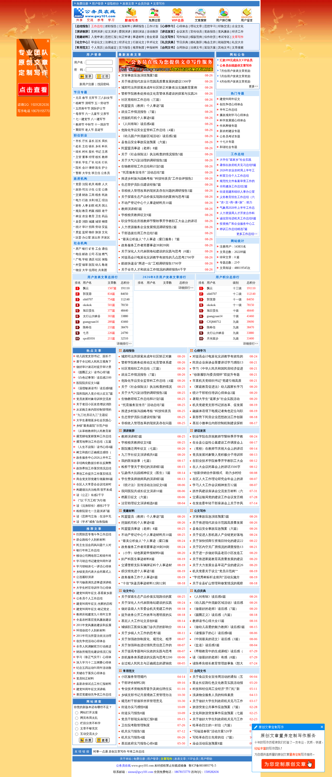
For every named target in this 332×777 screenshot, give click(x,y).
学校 (85, 259)
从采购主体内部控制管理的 (93, 409)
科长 (105, 146)
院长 (78, 167)
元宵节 (93, 97)
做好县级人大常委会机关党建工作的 (146, 609)
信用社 (93, 270)
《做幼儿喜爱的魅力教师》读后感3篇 (218, 627)
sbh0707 (88, 299)
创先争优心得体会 (231, 104)
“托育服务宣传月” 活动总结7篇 (143, 172)
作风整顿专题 (228, 125)
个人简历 (97, 47)
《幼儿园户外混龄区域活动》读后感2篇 (149, 136)
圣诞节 (99, 130)
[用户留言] (246, 21)
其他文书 (224, 47)
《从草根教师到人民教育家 (93, 431)
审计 (85, 227)
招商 (92, 227)
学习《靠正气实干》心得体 (93, 657)
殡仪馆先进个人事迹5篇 (138, 571)
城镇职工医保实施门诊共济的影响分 (146, 627)
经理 (92, 157)
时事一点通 (100, 751)
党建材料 (82, 37)
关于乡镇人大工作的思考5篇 (141, 633)
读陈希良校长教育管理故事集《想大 (217, 663)
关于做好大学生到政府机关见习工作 (217, 701)
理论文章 (196, 26)
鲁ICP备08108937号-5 (202, 765)
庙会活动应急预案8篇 (207, 743)
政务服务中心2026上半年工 (93, 457)
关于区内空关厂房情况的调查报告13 (217, 547)
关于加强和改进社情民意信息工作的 (146, 645)
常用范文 (82, 47)
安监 (105, 227)
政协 (78, 189)
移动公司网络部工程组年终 (93, 555)
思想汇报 (111, 37)
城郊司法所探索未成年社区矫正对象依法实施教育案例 (159, 87)
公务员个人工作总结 (89, 598)
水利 (92, 200)
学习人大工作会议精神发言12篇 (214, 485)
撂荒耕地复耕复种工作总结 (93, 436)
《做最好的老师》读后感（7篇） (215, 609)
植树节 (80, 103)
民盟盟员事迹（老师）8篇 (139, 148)
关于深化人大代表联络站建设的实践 (146, 602)
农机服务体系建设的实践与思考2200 (146, 657)
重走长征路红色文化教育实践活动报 (217, 683)
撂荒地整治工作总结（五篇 (93, 441)
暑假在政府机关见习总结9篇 (238, 165)
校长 (98, 157)
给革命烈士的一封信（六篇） (213, 725)
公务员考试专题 (230, 136)
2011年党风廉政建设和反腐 (93, 625)
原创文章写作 (117, 751)
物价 (92, 232)
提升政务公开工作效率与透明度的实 (146, 615)
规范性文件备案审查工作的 (237, 181)
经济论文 (125, 42)
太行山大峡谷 (91, 316)
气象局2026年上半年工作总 (237, 207)
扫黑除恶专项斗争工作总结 (93, 534)
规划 (78, 211)
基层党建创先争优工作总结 (93, 694)
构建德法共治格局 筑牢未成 (94, 489)
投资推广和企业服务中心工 (237, 223)
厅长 (85, 141)
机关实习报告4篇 (133, 737)
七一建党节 (83, 119)
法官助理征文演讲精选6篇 (139, 503)
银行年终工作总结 (88, 550)
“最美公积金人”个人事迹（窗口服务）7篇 (150, 239)
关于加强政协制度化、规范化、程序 (146, 639)
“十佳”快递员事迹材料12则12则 (143, 583)
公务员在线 (123, 765)
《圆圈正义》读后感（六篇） (213, 615)
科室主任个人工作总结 (234, 175)
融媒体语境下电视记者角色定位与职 (217, 411)
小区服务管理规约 (134, 676)
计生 (92, 189)
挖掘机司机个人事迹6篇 (138, 118)
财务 (78, 205)
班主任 (96, 173)
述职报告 (111, 26)
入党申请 (97, 37)
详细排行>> (124, 343)
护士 (105, 167)
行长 (105, 162)
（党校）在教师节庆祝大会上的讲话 (217, 448)
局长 (105, 141)
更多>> (253, 86)
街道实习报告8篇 (133, 713)
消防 (85, 221)
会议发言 (182, 31)
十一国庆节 (102, 124)
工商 (92, 195)
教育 (85, 211)
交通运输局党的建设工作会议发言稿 (217, 497)
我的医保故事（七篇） (137, 461)
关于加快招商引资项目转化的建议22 (217, 541)
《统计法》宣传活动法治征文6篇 (144, 485)
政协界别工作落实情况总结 (93, 468)
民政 (105, 195)
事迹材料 (138, 37)
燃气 (105, 254)
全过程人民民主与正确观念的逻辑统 (146, 663)
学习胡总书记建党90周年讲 (93, 561)
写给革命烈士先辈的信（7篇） (213, 737)
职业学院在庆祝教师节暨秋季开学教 (217, 436)
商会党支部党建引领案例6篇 (94, 479)
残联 (98, 211)
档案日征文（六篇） (135, 497)
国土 (105, 205)
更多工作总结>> (246, 234)
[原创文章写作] (166, 70)
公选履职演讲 (85, 577)
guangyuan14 (90, 321)
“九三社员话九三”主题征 (92, 415)
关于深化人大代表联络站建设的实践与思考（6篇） (156, 251)
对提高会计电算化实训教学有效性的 (217, 356)
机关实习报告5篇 (133, 731)
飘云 (86, 288)
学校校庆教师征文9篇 (136, 215)
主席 (105, 151)
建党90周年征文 (230, 99)
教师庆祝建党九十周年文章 (93, 614)
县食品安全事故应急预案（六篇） (145, 142)
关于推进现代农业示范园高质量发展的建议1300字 (156, 81)
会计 (85, 167)
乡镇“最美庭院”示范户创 (92, 425)
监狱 (85, 232)
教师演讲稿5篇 (131, 209)
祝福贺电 (224, 42)
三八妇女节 (105, 97)
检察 (98, 184)
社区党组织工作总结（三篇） (141, 99)
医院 (92, 264)
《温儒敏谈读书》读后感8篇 (94, 388)
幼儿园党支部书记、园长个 (93, 356)
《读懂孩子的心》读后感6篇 (212, 633)
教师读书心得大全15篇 (208, 621)
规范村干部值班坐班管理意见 (141, 701)
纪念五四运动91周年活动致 (93, 668)
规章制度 (138, 47)
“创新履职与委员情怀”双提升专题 (216, 374)
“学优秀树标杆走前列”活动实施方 (216, 577)
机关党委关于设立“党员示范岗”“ (215, 571)
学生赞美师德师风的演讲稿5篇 (142, 479)
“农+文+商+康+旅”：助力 (236, 202)
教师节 (80, 124)
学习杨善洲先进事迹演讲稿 (93, 582)
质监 (78, 232)
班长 (78, 162)
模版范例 (196, 37)
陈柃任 (87, 327)
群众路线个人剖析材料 (90, 539)
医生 (98, 167)
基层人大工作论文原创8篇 (139, 621)
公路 (105, 189)
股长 (92, 151)
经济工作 (238, 31)
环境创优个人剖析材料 (90, 630)
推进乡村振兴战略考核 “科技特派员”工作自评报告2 (157, 178)
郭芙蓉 (87, 294)
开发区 (105, 237)
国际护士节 (98, 108)
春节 (85, 97)
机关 (92, 184)
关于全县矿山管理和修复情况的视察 (217, 583)
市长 (78, 141)
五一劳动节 (102, 103)
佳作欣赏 (210, 37)
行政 (85, 200)
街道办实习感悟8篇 (134, 707)
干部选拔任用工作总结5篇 (139, 233)
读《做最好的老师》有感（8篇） (215, 657)
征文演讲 (111, 31)
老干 (105, 211)
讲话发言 (168, 31)
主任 (85, 146)
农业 (85, 216)
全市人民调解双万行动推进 (93, 646)
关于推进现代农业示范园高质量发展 (217, 522)
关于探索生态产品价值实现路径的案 (146, 596)
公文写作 (168, 37)
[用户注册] (154, 21)
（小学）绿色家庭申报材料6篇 (142, 553)
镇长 (92, 146)
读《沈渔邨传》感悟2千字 (93, 505)
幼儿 (98, 264)
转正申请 (125, 37)
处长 (78, 146)
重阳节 (80, 130)
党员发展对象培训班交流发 (93, 399)
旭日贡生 (89, 310)
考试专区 (224, 37)
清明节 (89, 103)
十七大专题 (227, 141)
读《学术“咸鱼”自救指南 (92, 521)
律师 (92, 167)
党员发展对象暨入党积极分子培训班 (217, 454)
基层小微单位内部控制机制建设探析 (217, 423)
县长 (92, 141)
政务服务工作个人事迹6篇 (139, 577)
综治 (105, 200)
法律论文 (111, 42)
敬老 (105, 264)
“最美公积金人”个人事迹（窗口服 (144, 541)
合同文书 (168, 47)
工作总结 (97, 26)
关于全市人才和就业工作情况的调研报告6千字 (153, 269)
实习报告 (125, 47)
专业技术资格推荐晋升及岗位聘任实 (146, 689)
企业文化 (238, 26)
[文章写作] (131, 21)
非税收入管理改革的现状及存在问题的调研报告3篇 (156, 190)
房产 (78, 248)
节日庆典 (182, 42)
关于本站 (125, 758)
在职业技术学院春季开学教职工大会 (217, 461)
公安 (98, 189)
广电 (78, 259)
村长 (85, 151)
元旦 (78, 97)
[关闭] (48, 41)
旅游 (98, 232)
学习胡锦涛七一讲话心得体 (93, 566)
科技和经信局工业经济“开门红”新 (216, 689)
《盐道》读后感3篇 (205, 645)
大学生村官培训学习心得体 (93, 587)
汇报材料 (125, 26)
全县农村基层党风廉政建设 (93, 619)
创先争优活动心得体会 (90, 641)
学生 (85, 162)
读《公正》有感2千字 (90, 495)
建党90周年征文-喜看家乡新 (94, 593)
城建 (92, 221)
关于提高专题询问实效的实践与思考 (146, 651)
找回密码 (103, 84)
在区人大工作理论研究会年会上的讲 (217, 479)
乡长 (98, 146)
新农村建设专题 (230, 131)
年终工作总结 (135, 751)
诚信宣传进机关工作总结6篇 (238, 218)
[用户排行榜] (223, 21)
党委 (78, 184)
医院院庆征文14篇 (88, 383)
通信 (105, 248)
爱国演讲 (125, 31)
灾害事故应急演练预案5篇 (139, 75)
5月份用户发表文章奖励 (235, 76)
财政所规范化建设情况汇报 (93, 651)
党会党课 (152, 37)
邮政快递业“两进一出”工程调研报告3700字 (151, 263)
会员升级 (143, 3)
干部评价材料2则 (133, 683)
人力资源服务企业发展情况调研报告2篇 (149, 227)
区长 (98, 141)
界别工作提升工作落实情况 (93, 473)
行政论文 (138, 42)
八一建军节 (98, 119)
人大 (105, 184)
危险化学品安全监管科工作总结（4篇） (149, 130)
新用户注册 (86, 84)
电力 (78, 200)
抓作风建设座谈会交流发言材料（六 (217, 491)
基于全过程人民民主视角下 (93, 361)
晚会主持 (210, 42)
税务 (98, 195)
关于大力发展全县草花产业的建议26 (217, 565)
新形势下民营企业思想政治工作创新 (217, 417)
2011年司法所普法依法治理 (93, 635)
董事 (85, 157)
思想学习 (210, 26)
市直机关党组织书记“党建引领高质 (216, 380)
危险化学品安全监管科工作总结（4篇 (147, 380)
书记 (98, 151)
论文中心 (82, 42)
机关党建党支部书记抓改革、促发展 (217, 405)
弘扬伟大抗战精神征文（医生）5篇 (145, 473)
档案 (92, 211)
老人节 (89, 130)
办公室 (86, 237)
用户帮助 (206, 758)
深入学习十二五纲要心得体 (93, 662)
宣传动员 (196, 31)
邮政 (85, 254)
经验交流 (224, 26)
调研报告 (138, 26)
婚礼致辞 (196, 42)
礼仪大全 (238, 42)
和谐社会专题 (228, 147)
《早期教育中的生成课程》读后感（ (217, 651)
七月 (86, 333)
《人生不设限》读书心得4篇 (94, 447)
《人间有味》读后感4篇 (138, 124)
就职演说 (138, 31)
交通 (78, 195)
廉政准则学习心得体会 (234, 115)
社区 (98, 259)
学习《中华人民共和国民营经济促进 (217, 368)
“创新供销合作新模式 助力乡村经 (216, 473)
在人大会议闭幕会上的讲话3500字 (216, 467)
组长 (78, 151)
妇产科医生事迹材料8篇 (138, 559)
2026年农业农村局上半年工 (237, 170)
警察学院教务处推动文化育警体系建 (146, 362)
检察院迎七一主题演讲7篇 (93, 511)
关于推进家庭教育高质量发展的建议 (217, 559)
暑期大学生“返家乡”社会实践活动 (216, 399)
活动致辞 (152, 31)
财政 (85, 195)
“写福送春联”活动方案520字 (212, 731)
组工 (98, 200)
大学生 (86, 173)
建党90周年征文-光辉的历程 (94, 603)
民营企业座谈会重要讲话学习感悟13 (217, 362)
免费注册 (82, 3)
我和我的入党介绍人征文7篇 (94, 393)
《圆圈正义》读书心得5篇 (93, 372)
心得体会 (182, 26)
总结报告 (129, 350)
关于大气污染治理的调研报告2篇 (144, 160)
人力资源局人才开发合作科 (237, 213)
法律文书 (196, 47)
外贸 (78, 264)
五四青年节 (83, 108)
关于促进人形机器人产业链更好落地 (217, 535)
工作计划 (152, 26)
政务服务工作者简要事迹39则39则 (145, 245)
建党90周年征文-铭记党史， (94, 609)
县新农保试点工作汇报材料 (93, 684)
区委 (78, 237)
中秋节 (89, 124)
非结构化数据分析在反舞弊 (93, 463)
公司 (92, 254)
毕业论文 (97, 42)
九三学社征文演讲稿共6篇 (139, 454)
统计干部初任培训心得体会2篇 (213, 393)
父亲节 (104, 114)
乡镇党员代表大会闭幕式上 (93, 571)
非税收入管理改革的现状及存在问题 (146, 423)
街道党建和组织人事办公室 (237, 191)
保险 (105, 259)
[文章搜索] (200, 21)
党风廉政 (224, 31)
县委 (78, 221)
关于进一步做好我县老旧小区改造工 (217, 553)
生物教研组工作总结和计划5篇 (142, 166)
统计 (78, 227)
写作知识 (182, 37)
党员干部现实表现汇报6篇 (139, 719)
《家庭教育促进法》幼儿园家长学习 (217, 386)
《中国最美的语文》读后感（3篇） (217, 639)
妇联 (92, 205)
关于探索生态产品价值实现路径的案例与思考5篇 (155, 196)
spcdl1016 (89, 338)
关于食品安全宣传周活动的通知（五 (217, 676)
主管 (78, 157)
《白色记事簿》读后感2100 (93, 377)
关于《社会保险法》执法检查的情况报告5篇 (152, 154)
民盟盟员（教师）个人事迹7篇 (142, 105)
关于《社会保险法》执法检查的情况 (146, 386)
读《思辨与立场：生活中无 (93, 516)
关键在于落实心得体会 (90, 673)
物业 (78, 270)
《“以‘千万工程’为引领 (91, 500)
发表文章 (128, 3)
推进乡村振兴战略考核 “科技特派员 (146, 411)
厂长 (92, 162)
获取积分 (113, 3)
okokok (87, 305)
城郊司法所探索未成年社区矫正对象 (146, 356)
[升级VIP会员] (177, 21)
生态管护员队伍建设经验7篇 (141, 184)
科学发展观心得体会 (233, 120)
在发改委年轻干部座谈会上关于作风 (217, 503)
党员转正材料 (85, 678)
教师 (105, 157)
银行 (85, 248)
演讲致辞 (82, 31)
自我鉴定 (111, 47)
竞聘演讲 (97, 31)
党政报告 (210, 31)
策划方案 (210, 47)
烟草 (85, 264)
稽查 (105, 221)
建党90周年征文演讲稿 (90, 689)
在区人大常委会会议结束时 (93, 484)
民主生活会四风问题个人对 (93, 545)
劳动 (98, 227)
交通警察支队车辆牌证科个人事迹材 (146, 565)
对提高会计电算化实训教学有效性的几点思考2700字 (157, 257)
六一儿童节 (92, 114)
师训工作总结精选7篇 (233, 229)
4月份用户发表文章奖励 (235, 81)
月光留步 (212, 338)
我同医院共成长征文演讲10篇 (142, 491)
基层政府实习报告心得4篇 (139, 743)
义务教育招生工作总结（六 (237, 197)
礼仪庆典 (168, 42)
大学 (85, 270)
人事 (85, 205)
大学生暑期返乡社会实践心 (93, 420)
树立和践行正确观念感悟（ (93, 452)
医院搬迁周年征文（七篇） (140, 448)
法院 (85, 184)
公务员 (105, 173)
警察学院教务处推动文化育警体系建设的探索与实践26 (159, 93)
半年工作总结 (228, 109)
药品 (105, 216)
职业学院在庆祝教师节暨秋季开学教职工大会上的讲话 (159, 221)
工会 (98, 248)
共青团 (102, 270)
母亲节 (80, 114)
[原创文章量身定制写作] (288, 771)
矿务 (92, 248)
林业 (78, 216)
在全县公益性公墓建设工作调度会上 (217, 442)
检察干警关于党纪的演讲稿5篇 (142, 467)
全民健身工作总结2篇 (233, 186)
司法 (85, 189)
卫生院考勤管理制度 (135, 725)
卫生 (98, 216)
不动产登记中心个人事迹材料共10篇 (146, 203)
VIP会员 (193, 758)
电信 (78, 254)
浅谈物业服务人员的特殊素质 (213, 695)
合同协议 (182, 47)
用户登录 (98, 3)
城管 (98, 221)
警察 (78, 173)
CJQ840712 (214, 321)
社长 (98, 162)
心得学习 (168, 26)
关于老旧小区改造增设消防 (93, 404)
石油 (98, 254)
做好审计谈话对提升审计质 (93, 367)
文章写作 (159, 3)
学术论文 (152, 42)
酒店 (92, 259)
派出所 (96, 237)
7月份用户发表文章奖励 (235, 71)
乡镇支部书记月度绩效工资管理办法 (146, 695)
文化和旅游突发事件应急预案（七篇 (217, 713)
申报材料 (152, 47)
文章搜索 (238, 47)
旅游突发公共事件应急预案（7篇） (217, 707)
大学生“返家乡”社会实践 (235, 159)
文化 (105, 232)
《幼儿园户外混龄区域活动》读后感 (217, 602)
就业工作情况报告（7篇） (139, 112)
